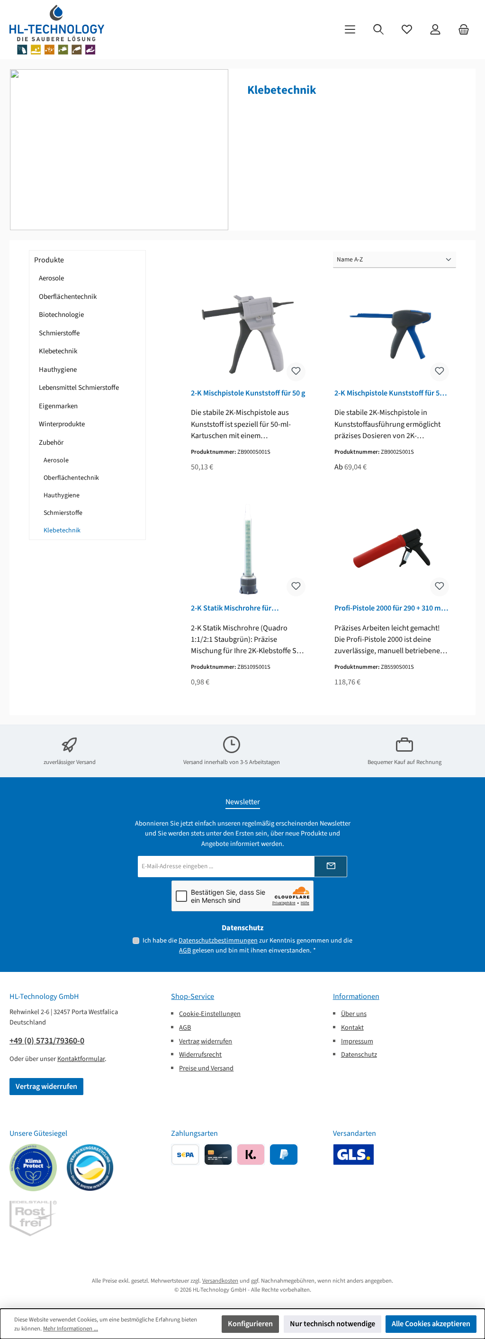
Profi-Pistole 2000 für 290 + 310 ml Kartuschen (388, 608)
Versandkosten (220, 1280)
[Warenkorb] (464, 29)
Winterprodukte (62, 424)
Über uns (354, 1014)
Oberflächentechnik (68, 297)
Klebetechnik (58, 351)
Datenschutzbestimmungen (218, 940)
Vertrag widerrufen (46, 1086)
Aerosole (51, 278)
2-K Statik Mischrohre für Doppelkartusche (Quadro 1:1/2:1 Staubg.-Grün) (244, 608)
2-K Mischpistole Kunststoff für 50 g (248, 393)
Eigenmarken (58, 406)
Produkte (49, 260)
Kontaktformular (81, 1059)
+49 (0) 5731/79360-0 (46, 1041)
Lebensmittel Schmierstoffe (79, 388)
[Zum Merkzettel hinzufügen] (296, 371)
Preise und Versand (206, 1068)
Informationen (356, 996)
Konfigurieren (250, 1323)
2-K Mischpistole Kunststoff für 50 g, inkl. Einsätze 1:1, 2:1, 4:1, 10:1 (388, 393)
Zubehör (51, 443)
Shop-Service (192, 996)
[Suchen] (378, 29)
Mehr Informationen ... (70, 1328)
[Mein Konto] (435, 29)
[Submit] (330, 866)
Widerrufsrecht (200, 1055)
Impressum (357, 1041)
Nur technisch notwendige (332, 1323)
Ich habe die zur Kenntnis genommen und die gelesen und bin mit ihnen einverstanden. (247, 945)
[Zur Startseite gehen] (56, 29)
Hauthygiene (58, 370)
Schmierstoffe (59, 333)
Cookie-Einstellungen (210, 1014)
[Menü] (350, 29)
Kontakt (352, 1028)
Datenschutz (359, 1055)
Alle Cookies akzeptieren (431, 1323)
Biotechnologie (61, 315)
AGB (185, 950)
